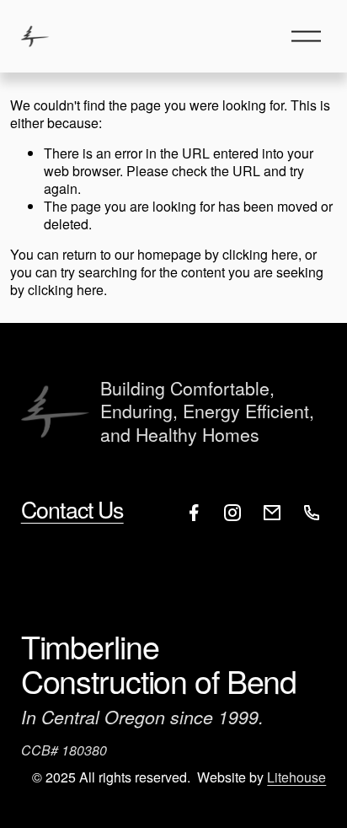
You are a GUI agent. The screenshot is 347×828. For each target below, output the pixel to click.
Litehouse (296, 778)
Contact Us (72, 510)
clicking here (260, 254)
